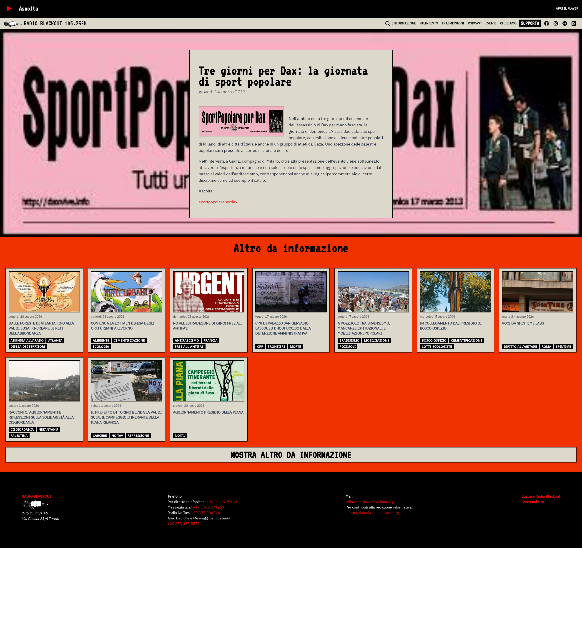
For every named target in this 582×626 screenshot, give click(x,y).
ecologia (101, 346)
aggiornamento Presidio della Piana (208, 412)
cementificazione (129, 340)
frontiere (276, 346)
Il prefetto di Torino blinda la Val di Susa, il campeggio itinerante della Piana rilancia (126, 417)
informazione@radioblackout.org (372, 512)
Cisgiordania (22, 429)
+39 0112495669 (222, 501)
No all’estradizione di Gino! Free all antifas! (207, 325)
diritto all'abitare (520, 346)
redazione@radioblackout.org (370, 501)
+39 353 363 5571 (184, 523)
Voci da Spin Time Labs (523, 323)
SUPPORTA (530, 23)
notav (180, 435)
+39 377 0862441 (206, 512)
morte (295, 346)
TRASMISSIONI (453, 23)
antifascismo (187, 340)
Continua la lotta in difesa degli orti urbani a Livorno (122, 325)
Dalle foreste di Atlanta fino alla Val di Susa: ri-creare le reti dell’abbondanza (41, 328)
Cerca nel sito (533, 501)
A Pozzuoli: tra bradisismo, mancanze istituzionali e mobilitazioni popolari (364, 328)
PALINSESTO (429, 23)
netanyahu (48, 429)
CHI (508, 23)
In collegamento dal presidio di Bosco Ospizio (451, 325)
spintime (563, 346)
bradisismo (349, 340)
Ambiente (101, 340)
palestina (19, 435)
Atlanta (55, 340)
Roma (546, 346)
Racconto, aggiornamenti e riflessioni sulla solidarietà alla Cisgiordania (41, 417)
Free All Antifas (189, 346)
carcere (100, 435)
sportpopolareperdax (218, 201)
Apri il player (567, 8)
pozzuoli (347, 346)
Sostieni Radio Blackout (541, 496)
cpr (260, 346)
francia (210, 340)
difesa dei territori (27, 346)
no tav (117, 435)
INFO (404, 23)
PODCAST (475, 23)
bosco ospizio (434, 340)
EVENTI (491, 23)
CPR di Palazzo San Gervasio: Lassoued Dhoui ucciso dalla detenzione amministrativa (283, 328)
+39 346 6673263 (208, 507)
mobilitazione (376, 340)
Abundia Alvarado (27, 340)
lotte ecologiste (437, 346)
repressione (138, 435)
